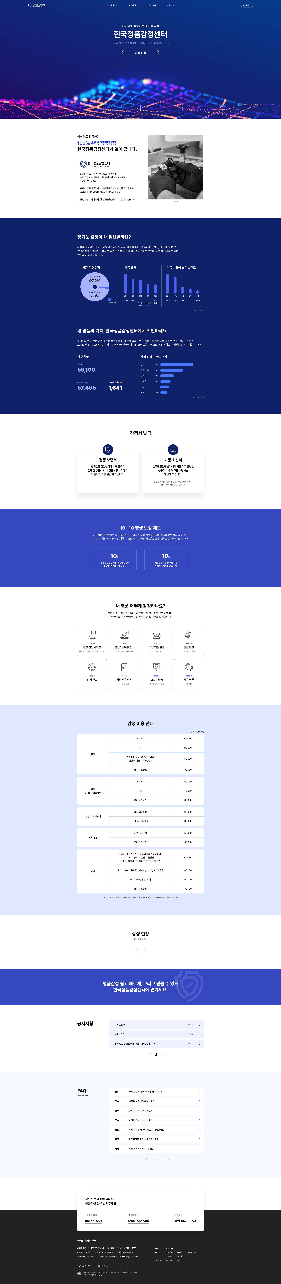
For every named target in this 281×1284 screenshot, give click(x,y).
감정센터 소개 (112, 5)
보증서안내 (191, 1252)
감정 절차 (152, 5)
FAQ (178, 1260)
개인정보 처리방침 (84, 1266)
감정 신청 (247, 5)
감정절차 (169, 1252)
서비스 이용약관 (101, 1266)
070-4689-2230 (106, 1252)
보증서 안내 (133, 5)
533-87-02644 (97, 1248)
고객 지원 (170, 5)
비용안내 (180, 1252)
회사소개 (169, 1248)
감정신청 (180, 1256)
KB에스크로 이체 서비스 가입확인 (92, 1275)
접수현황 (169, 1256)
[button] (174, 201)
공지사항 (169, 1260)
